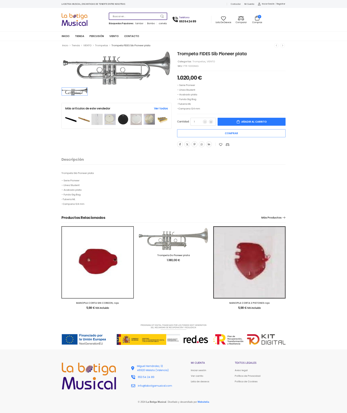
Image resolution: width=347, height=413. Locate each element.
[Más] (211, 122)
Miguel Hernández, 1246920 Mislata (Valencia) (153, 368)
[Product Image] (116, 67)
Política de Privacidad (247, 376)
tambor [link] (139, 23)
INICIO (66, 36)
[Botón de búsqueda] (162, 16)
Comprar (231, 133)
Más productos (271, 217)
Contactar (236, 4)
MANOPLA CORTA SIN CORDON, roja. (97, 303)
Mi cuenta (249, 4)
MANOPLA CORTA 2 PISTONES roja (249, 303)
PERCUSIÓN (96, 36)
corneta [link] (163, 23)
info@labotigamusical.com (155, 386)
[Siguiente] (282, 45)
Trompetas (101, 45)
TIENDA (79, 36)
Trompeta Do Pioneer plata (173, 255)
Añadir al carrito (254, 122)
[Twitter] (187, 144)
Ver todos (161, 108)
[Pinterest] (194, 144)
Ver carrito (197, 376)
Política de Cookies (246, 381)
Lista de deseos (200, 381)
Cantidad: (183, 121)
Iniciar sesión (198, 370)
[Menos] (205, 122)
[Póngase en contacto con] (176, 19)
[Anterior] (276, 45)
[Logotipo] (82, 19)
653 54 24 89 (187, 21)
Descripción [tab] (72, 159)
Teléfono (184, 17)
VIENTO (114, 36)
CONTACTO (131, 36)
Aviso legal (241, 370)
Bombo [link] (151, 23)
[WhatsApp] (202, 144)
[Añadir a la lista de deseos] (221, 144)
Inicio (65, 45)
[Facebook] (180, 144)
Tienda (76, 45)
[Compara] (227, 144)
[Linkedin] (209, 144)
